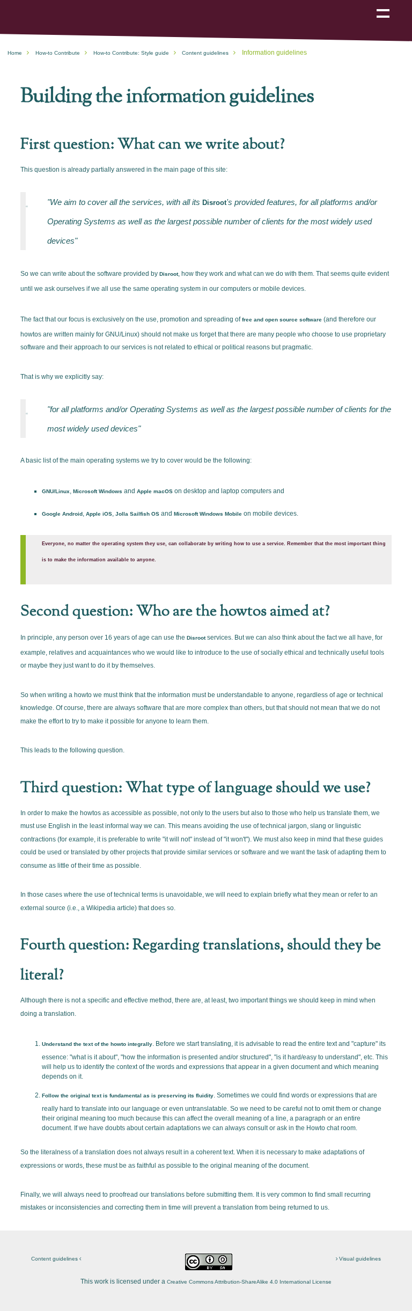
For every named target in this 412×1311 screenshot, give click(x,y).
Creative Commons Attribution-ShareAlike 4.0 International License (249, 1282)
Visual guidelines (359, 1259)
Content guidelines (55, 1259)
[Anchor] (321, 94)
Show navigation (383, 6)
